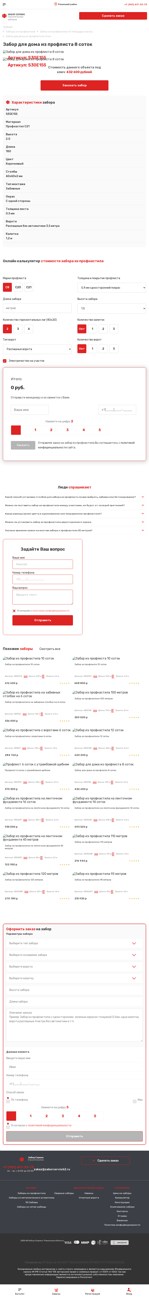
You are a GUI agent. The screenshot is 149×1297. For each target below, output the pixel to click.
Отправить (42, 620)
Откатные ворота (89, 1197)
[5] (100, 430)
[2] (51, 430)
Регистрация (92, 1294)
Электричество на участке (26, 360)
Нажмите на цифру (59, 421)
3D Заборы (31, 1202)
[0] (19, 430)
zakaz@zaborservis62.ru (52, 1169)
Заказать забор (74, 85)
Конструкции (122, 1202)
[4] (83, 430)
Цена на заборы (122, 1193)
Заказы (56, 1294)
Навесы (89, 1193)
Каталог (19, 1294)
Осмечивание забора (122, 1206)
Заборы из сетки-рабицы (31, 1206)
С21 (28, 287)
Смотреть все (49, 649)
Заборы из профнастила (32, 1193)
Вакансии (122, 1220)
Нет (82, 329)
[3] (67, 430)
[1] (35, 430)
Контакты (122, 1211)
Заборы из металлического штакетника (31, 1197)
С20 (18, 287)
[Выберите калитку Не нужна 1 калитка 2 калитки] (74, 978)
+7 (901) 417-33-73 (135, 4)
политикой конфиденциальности (50, 610)
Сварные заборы (64, 1193)
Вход (129, 1294)
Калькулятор (122, 1197)
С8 (7, 287)
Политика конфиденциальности (122, 1225)
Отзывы (122, 1216)
